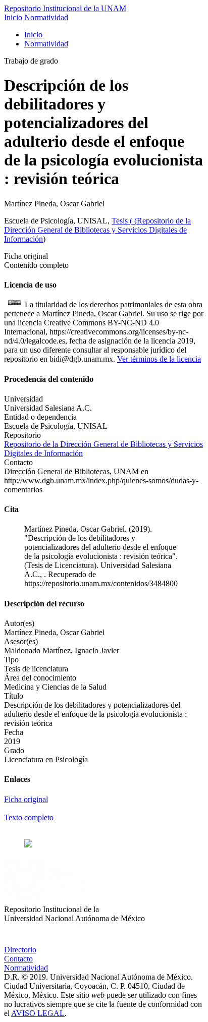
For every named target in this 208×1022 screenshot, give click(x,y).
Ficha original (26, 799)
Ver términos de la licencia (159, 359)
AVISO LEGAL (38, 1013)
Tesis (121, 220)
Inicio (13, 17)
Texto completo (29, 817)
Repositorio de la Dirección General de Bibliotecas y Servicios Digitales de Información (97, 229)
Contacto (18, 958)
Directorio (20, 949)
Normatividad (46, 17)
